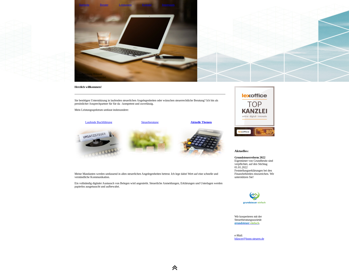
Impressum (168, 4)
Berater (104, 4)
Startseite (84, 4)
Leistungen (125, 4)
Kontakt (146, 4)
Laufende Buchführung (98, 122)
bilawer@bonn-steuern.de (249, 238)
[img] (174, 41)
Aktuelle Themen (201, 122)
